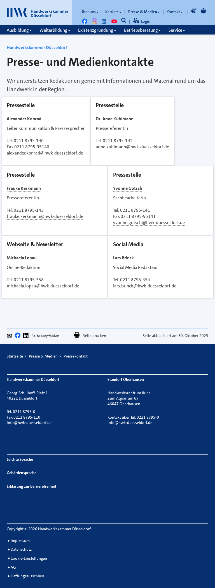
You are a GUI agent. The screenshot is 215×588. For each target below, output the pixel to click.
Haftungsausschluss (28, 575)
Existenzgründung (95, 30)
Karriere (112, 11)
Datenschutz (21, 549)
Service (175, 30)
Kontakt (173, 11)
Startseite (15, 356)
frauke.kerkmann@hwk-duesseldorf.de (45, 216)
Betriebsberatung (141, 30)
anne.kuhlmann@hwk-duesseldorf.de (132, 147)
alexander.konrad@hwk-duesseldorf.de (45, 153)
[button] (11, 336)
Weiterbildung (53, 30)
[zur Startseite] (37, 12)
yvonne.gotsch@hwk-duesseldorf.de (149, 222)
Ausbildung (18, 30)
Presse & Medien (142, 11)
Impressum (20, 540)
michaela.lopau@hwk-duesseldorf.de (43, 286)
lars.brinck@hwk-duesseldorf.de (144, 286)
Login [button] (145, 21)
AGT (14, 567)
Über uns (88, 11)
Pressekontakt (76, 356)
